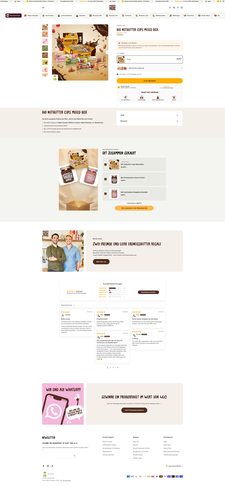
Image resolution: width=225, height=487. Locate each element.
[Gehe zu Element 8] (45, 77)
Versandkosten (67, 480)
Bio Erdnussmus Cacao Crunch (133, 177)
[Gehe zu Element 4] (45, 48)
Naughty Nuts (121, 25)
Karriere (135, 445)
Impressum (166, 445)
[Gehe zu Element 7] (45, 69)
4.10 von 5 (79, 291)
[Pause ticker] (223, 1)
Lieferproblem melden (109, 445)
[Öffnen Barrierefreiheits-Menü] (174, 8)
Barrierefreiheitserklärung (171, 451)
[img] (65, 312)
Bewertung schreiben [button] (148, 292)
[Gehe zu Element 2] (45, 34)
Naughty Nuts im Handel (140, 451)
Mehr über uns (101, 261)
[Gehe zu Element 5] (45, 55)
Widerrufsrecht (107, 451)
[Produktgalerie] (80, 52)
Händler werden (138, 455)
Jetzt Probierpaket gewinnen (134, 410)
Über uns (136, 441)
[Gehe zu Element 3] (45, 41)
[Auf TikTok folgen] (52, 466)
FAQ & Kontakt (107, 441)
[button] (102, 288)
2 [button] (110, 367)
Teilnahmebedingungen (170, 455)
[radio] (150, 59)
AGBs (165, 441)
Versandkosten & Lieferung (111, 448)
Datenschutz (167, 448)
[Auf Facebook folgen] (43, 466)
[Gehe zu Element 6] (45, 62)
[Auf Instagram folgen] (48, 466)
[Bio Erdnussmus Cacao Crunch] (67, 174)
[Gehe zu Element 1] (45, 27)
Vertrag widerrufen (108, 455)
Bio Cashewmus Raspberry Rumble (134, 192)
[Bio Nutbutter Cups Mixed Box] (78, 159)
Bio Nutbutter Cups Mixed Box (132, 164)
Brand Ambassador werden (141, 448)
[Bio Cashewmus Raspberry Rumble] (90, 176)
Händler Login (137, 458)
